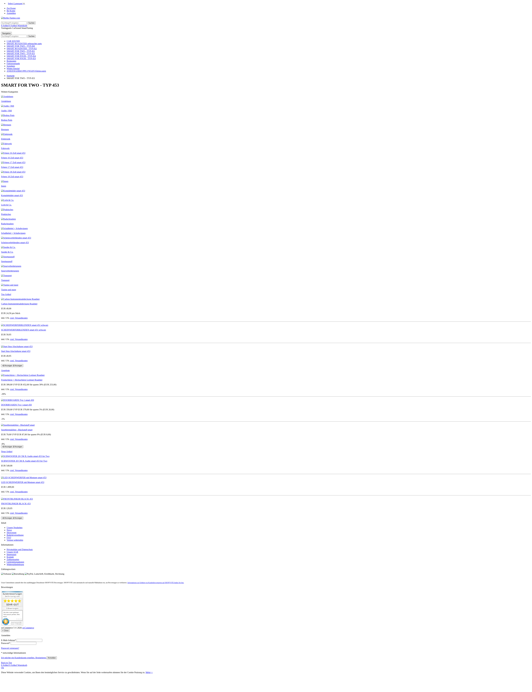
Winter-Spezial (13, 68)
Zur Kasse (11, 8)
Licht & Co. (6, 205)
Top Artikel (6, 294)
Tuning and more (8, 289)
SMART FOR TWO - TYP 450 (21, 46)
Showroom (11, 532)
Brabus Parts (6, 120)
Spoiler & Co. (7, 252)
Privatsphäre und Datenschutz (20, 549)
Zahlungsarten (13, 559)
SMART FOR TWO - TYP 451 (21, 51)
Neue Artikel (6, 451)
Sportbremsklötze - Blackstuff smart (16, 430)
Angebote (5, 370)
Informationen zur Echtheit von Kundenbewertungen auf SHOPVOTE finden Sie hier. (155, 583)
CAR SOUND (13, 41)
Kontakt (10, 557)
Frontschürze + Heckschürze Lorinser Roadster (21, 380)
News (9, 530)
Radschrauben (7, 224)
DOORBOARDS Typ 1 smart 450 (16, 405)
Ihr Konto (11, 11)
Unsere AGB (12, 552)
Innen (3, 186)
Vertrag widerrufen (15, 540)
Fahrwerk (5, 148)
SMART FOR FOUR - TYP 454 (21, 56)
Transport (5, 280)
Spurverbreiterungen (10, 271)
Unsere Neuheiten (14, 527)
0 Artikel (5, 25)
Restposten (11, 61)
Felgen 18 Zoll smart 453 (12, 176)
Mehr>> (149, 672)
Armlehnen (6, 101)
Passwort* (5, 643)
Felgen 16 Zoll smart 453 (12, 158)
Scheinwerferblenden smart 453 (15, 242)
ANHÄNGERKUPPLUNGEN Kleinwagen (26, 71)
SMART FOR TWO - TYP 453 (21, 53)
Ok (2, 668)
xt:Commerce (28, 628)
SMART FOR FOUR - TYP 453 (21, 58)
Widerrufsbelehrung (15, 564)
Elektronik (5, 139)
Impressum (11, 554)
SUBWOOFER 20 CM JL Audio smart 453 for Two (24, 461)
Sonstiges (11, 66)
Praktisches (6, 214)
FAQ (9, 537)
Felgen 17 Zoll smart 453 (12, 167)
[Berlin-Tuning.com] (10, 18)
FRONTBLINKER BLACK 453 (16, 503)
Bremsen (5, 129)
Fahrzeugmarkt (13, 63)
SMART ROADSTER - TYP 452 (22, 48)
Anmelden (11, 13)
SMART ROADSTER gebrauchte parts (24, 43)
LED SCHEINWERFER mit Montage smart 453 (22, 482)
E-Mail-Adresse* (8, 640)
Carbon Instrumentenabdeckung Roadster (19, 304)
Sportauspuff (6, 261)
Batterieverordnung (15, 535)
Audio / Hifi (6, 110)
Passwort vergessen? (10, 648)
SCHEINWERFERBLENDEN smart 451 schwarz (23, 330)
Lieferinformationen (15, 562)
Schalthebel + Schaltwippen (13, 233)
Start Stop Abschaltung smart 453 (15, 351)
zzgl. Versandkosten (19, 318)
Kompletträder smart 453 (12, 195)
